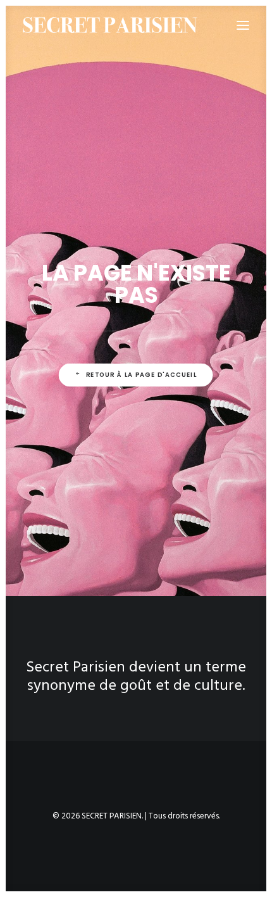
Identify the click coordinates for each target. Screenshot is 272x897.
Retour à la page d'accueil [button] (141, 375)
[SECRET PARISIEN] (110, 25)
